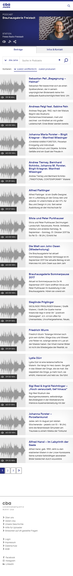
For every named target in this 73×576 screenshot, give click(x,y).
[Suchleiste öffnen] (68, 6)
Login (8, 539)
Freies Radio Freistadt (13, 37)
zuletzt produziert (47, 69)
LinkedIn (9, 564)
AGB (7, 549)
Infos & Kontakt (55, 49)
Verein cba (10, 521)
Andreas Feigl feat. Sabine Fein (48, 106)
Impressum (10, 542)
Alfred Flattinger (39, 190)
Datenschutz (11, 546)
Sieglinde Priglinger (41, 302)
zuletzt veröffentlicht (26, 69)
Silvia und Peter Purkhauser (46, 218)
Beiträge (18, 49)
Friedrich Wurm (39, 330)
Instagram (10, 561)
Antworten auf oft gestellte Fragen (21, 531)
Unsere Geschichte (14, 524)
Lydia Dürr (35, 358)
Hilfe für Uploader (13, 528)
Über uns (9, 518)
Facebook (10, 558)
